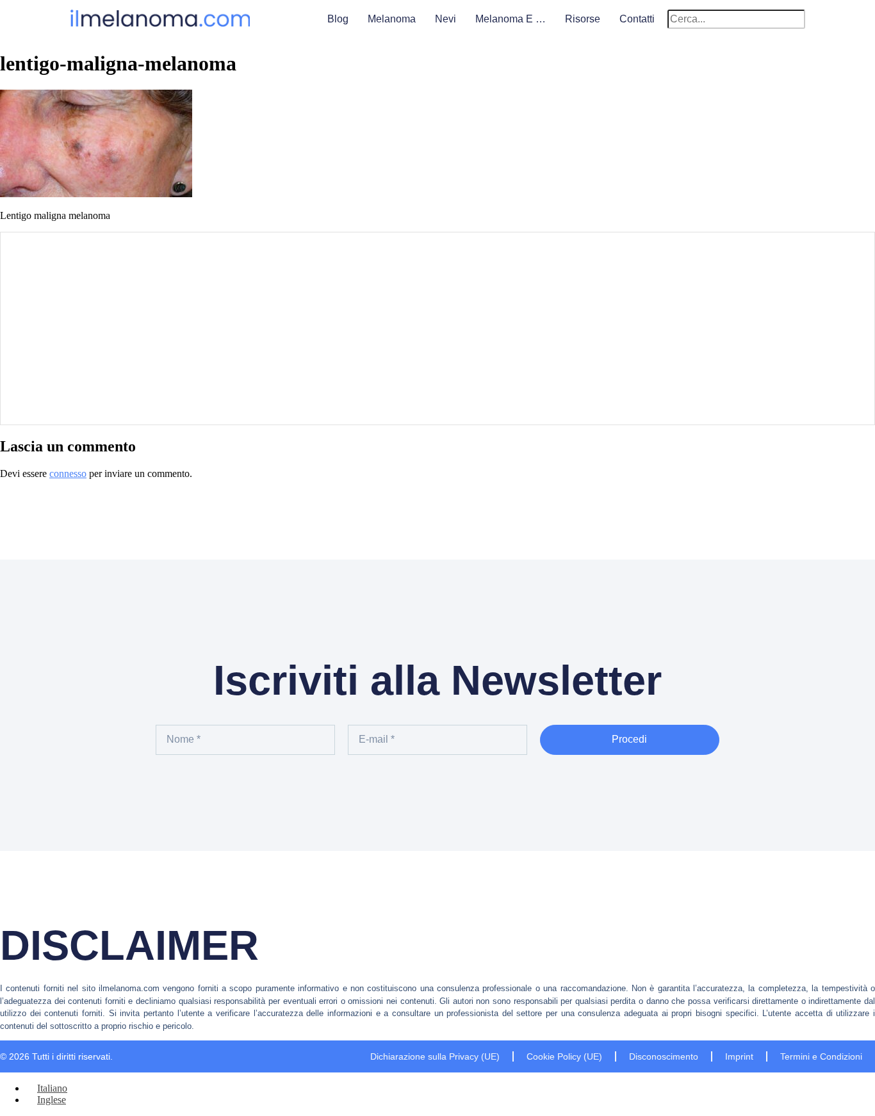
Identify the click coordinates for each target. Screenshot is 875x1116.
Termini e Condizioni (821, 1056)
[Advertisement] (437, 328)
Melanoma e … (510, 18)
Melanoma (392, 18)
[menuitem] (46, 1088)
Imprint (739, 1056)
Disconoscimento (663, 1056)
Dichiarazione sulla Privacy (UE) (435, 1056)
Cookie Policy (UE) (564, 1056)
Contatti (637, 18)
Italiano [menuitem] (52, 1088)
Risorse (582, 18)
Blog (337, 18)
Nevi (445, 18)
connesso (67, 473)
